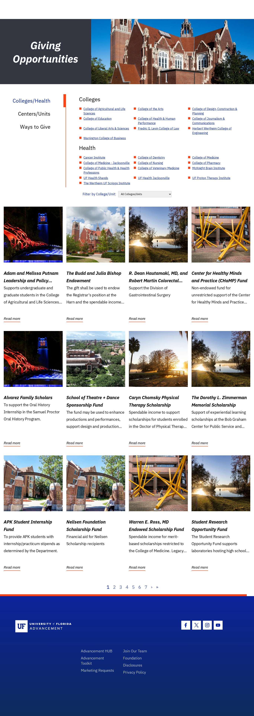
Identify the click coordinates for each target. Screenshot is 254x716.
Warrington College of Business (104, 138)
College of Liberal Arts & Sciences (106, 128)
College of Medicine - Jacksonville (106, 163)
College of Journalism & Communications (208, 121)
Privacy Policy (134, 672)
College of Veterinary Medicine (158, 168)
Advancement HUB (96, 650)
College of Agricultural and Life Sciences (104, 111)
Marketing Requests (97, 670)
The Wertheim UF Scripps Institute (106, 183)
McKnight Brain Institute (208, 168)
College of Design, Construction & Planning (214, 111)
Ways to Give (35, 126)
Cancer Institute (94, 157)
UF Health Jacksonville (154, 178)
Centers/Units (34, 113)
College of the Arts (150, 109)
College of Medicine (205, 157)
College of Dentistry (151, 157)
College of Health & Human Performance (156, 121)
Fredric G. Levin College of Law (158, 128)
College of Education (97, 118)
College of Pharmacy (206, 163)
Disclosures (132, 665)
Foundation (132, 658)
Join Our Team (135, 650)
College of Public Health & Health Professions (106, 170)
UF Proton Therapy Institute (211, 178)
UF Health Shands (95, 178)
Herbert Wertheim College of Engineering (212, 131)
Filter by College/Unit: (99, 194)
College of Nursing (150, 163)
